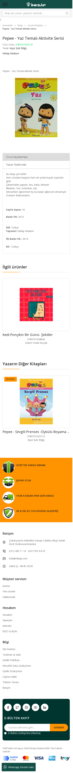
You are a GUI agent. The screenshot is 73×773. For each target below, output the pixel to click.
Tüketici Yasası (11, 682)
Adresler (7, 625)
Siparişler (7, 620)
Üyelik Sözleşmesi (12, 671)
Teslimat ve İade (12, 654)
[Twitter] (17, 707)
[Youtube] (35, 707)
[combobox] (36, 13)
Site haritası (9, 649)
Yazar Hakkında (16, 164)
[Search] (67, 13)
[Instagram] (26, 707)
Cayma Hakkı (10, 676)
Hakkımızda (9, 597)
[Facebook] (8, 707)
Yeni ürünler (9, 591)
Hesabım (7, 614)
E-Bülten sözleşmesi (19, 733)
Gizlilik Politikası (11, 660)
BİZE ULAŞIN (10, 631)
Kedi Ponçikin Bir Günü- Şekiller (28, 334)
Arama (6, 586)
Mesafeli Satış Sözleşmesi (17, 665)
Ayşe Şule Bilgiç (18, 48)
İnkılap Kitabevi (11, 53)
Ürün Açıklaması (17, 157)
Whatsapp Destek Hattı (21, 767)
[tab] (36, 157)
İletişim (6, 687)
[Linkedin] (44, 707)
